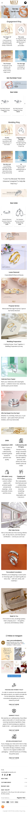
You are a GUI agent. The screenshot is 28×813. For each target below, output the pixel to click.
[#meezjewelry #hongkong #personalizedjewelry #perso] (7, 667)
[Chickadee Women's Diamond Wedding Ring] (19, 212)
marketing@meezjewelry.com (8, 772)
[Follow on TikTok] (7, 775)
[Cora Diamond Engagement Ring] (19, 101)
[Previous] (1, 103)
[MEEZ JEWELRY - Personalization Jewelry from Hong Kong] (14, 2)
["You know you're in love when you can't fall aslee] (20, 654)
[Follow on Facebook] (2, 775)
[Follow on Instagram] (5, 775)
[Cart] (25, 2)
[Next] (25, 103)
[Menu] (2, 3)
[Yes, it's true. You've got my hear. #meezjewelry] (20, 667)
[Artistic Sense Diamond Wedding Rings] (7, 212)
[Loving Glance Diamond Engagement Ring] (7, 101)
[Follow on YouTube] (9, 775)
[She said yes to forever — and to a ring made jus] (7, 654)
